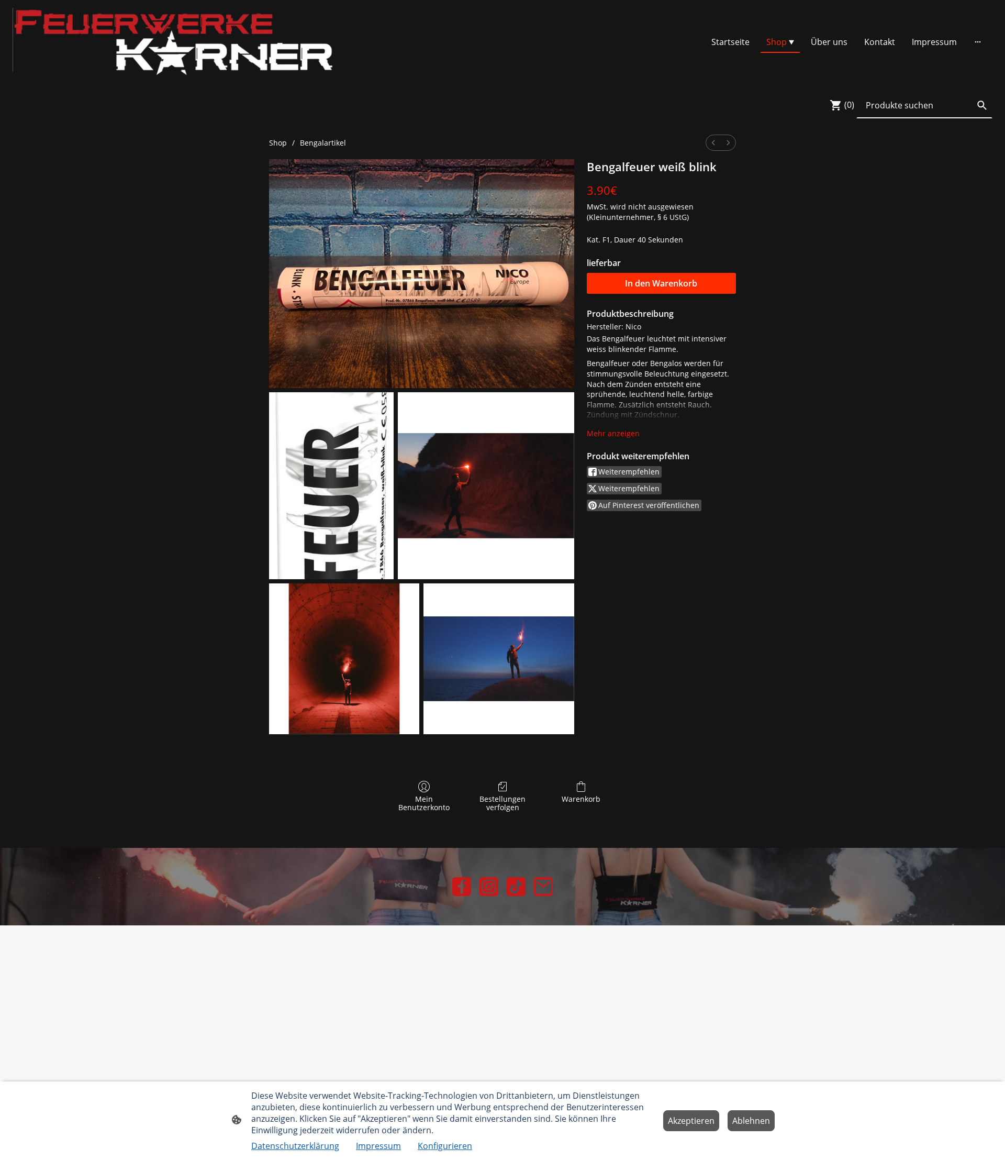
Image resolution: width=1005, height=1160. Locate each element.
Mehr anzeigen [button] (613, 433)
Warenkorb (581, 799)
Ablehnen (751, 1120)
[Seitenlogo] (173, 41)
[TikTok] (516, 886)
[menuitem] (713, 142)
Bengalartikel (323, 143)
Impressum (378, 1146)
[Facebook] (461, 886)
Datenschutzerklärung (295, 1146)
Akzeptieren (691, 1120)
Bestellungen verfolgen (502, 803)
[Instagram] (488, 886)
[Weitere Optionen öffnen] (977, 42)
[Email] (543, 886)
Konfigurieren (445, 1146)
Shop (278, 143)
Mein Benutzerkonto (424, 803)
